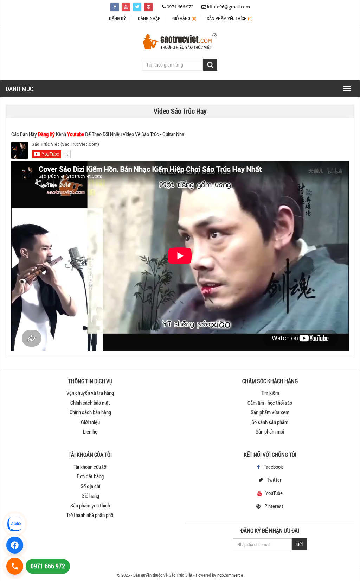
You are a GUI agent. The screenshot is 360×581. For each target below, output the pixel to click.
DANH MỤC (19, 88)
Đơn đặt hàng (90, 476)
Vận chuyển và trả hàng (90, 392)
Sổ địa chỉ (90, 486)
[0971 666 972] (14, 566)
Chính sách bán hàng (90, 412)
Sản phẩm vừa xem (270, 412)
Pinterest (273, 506)
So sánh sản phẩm (269, 421)
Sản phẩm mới (270, 431)
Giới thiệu (90, 421)
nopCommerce (230, 575)
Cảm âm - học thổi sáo (270, 402)
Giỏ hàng (184, 18)
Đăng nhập (149, 18)
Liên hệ (90, 431)
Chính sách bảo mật (90, 402)
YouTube (274, 493)
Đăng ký (117, 18)
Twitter (274, 479)
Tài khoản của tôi (90, 466)
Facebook (273, 466)
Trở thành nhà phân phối (90, 514)
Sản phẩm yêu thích (90, 505)
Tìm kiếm (270, 392)
